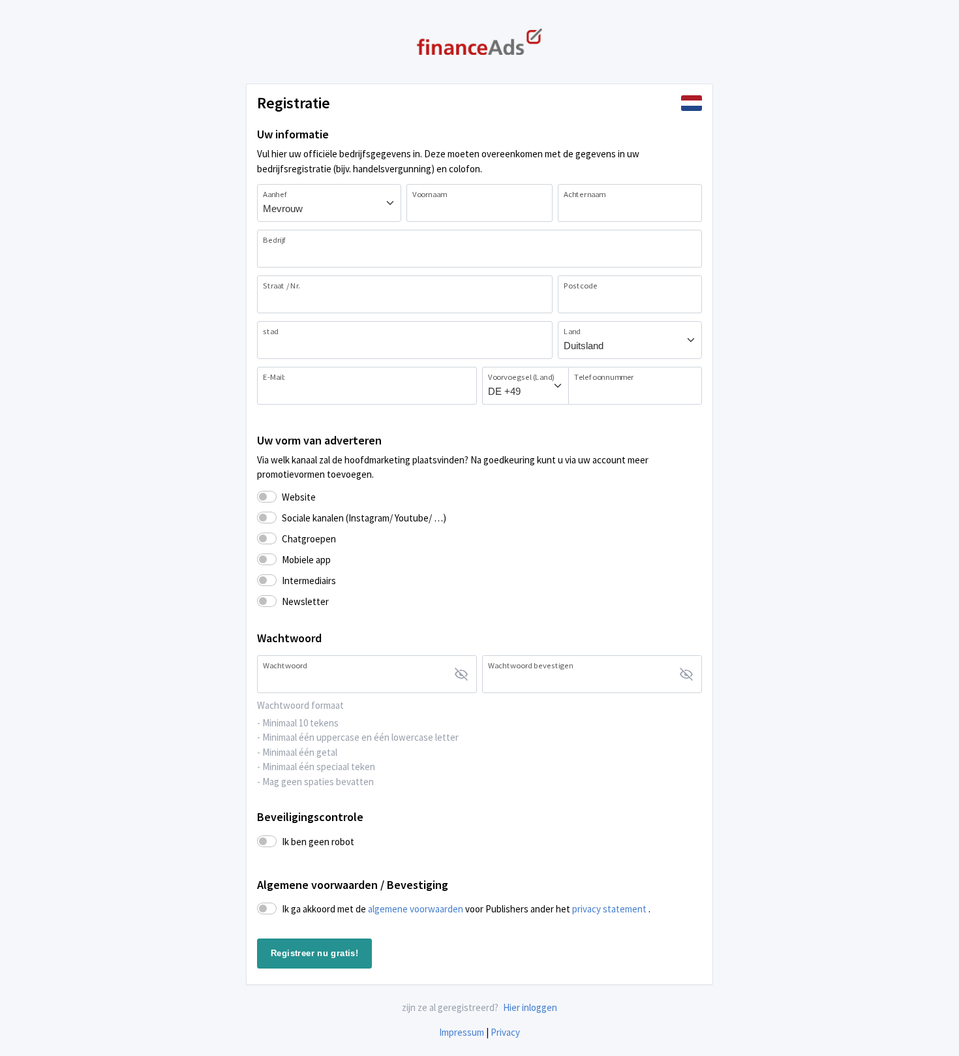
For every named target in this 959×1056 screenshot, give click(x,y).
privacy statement (610, 909)
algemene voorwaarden (416, 909)
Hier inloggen (530, 1007)
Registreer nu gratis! (314, 953)
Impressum (461, 1032)
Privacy (505, 1032)
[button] (691, 103)
